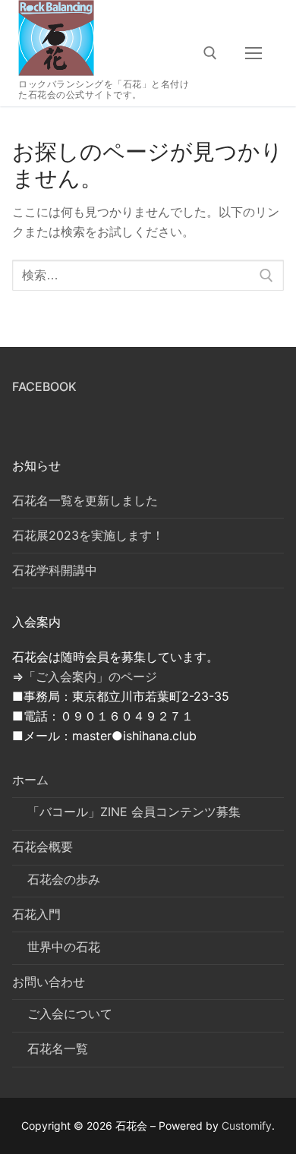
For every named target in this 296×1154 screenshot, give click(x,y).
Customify (247, 1125)
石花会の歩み (63, 879)
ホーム (30, 779)
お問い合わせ (48, 981)
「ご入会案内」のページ (90, 676)
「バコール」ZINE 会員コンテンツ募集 (134, 811)
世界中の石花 (63, 946)
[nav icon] (253, 53)
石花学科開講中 (54, 570)
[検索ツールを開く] (210, 53)
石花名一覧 (57, 1048)
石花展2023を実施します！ (88, 535)
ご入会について (69, 1013)
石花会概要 (42, 846)
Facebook (44, 386)
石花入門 (36, 914)
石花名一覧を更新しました (85, 500)
